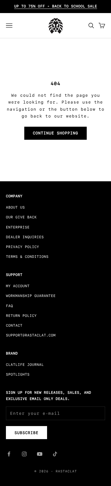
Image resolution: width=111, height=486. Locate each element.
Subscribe (26, 433)
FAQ (9, 306)
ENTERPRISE (18, 227)
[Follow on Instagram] (24, 454)
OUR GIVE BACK (21, 217)
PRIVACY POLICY (22, 247)
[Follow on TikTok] (55, 454)
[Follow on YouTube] (40, 454)
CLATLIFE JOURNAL (25, 364)
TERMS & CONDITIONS (27, 256)
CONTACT (14, 325)
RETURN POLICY (21, 315)
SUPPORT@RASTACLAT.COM (31, 335)
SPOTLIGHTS (18, 374)
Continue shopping (55, 133)
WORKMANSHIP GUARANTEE (31, 295)
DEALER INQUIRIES (25, 237)
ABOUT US (15, 207)
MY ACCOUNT (18, 286)
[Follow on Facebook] (9, 454)
